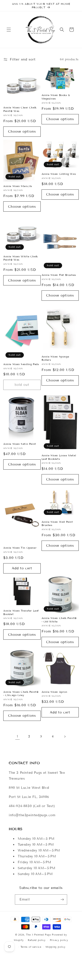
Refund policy (37, 940)
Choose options (22, 131)
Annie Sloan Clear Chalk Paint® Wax (20, 109)
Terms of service (31, 946)
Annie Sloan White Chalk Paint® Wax (20, 258)
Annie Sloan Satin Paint (19, 443)
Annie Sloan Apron (54, 691)
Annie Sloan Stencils (17, 186)
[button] (9, 29)
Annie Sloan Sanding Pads (21, 364)
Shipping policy (55, 946)
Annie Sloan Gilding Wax (59, 173)
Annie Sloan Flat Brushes (59, 275)
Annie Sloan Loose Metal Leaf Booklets (59, 457)
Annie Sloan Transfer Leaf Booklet (21, 612)
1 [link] (17, 736)
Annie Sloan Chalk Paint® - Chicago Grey (20, 693)
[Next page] (65, 736)
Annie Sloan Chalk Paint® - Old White (59, 619)
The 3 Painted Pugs (38, 934)
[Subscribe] (62, 899)
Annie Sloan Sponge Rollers (55, 358)
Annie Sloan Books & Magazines (56, 96)
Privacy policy (59, 940)
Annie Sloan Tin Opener (20, 547)
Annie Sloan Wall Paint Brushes (57, 523)
